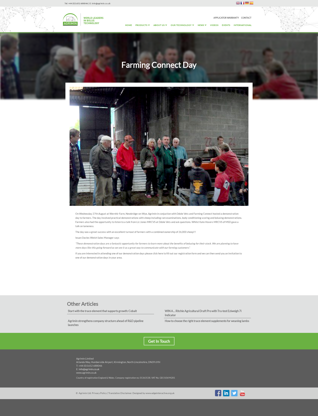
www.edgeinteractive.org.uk (160, 393)
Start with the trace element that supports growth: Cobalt (102, 311)
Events (226, 25)
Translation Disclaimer (120, 393)
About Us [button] (159, 25)
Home (128, 25)
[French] (242, 3)
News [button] (201, 25)
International (243, 25)
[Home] (83, 20)
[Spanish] (251, 3)
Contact (246, 17)
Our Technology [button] (181, 25)
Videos (214, 25)
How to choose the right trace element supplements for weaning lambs (207, 321)
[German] (247, 3)
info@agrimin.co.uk (89, 369)
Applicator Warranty (226, 17)
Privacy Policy (99, 393)
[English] (238, 3)
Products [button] (141, 25)
